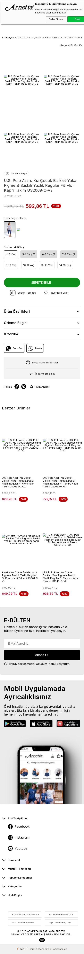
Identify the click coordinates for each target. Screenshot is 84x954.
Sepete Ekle (41, 282)
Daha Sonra (56, 19)
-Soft (21, 949)
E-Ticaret (30, 949)
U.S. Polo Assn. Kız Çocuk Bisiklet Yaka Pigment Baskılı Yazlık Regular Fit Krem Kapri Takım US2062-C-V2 (18, 482)
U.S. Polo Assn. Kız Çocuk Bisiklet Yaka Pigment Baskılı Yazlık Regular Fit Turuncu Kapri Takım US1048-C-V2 (61, 577)
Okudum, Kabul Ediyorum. (39, 664)
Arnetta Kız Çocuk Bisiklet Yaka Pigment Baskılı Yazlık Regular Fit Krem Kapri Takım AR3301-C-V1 (20, 577)
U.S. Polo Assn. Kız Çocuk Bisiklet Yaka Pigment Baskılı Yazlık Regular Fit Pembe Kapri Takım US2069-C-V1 (60, 482)
